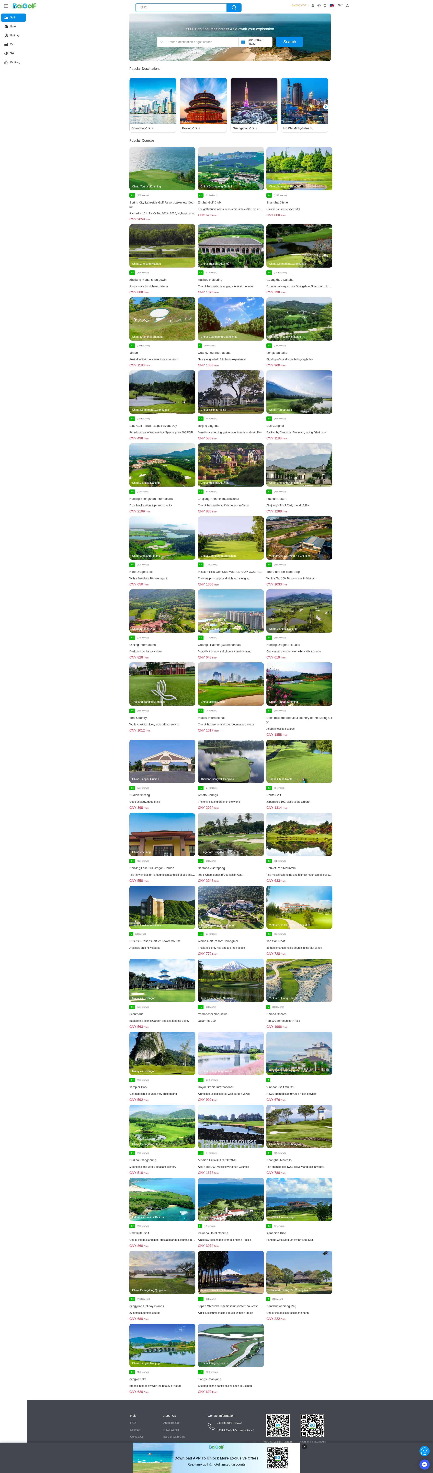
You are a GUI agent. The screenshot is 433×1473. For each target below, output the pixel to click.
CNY (340, 5)
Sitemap (135, 1429)
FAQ (133, 1422)
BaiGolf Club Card (174, 1436)
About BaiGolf (171, 1422)
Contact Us (137, 1436)
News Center (171, 1429)
